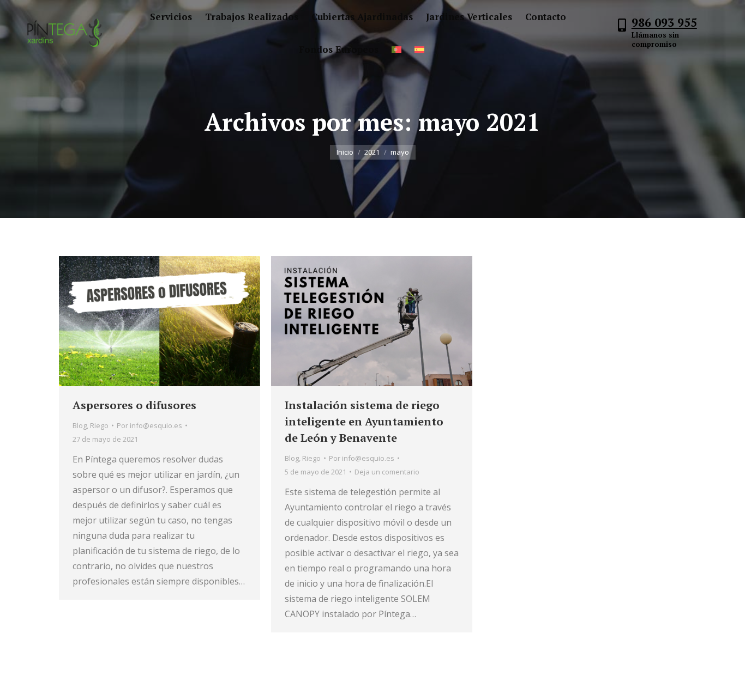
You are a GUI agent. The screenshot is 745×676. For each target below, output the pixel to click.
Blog (80, 425)
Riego (99, 425)
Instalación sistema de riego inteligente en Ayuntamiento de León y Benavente (364, 421)
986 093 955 (664, 22)
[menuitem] (171, 16)
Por (149, 425)
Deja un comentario (387, 472)
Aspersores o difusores (134, 405)
